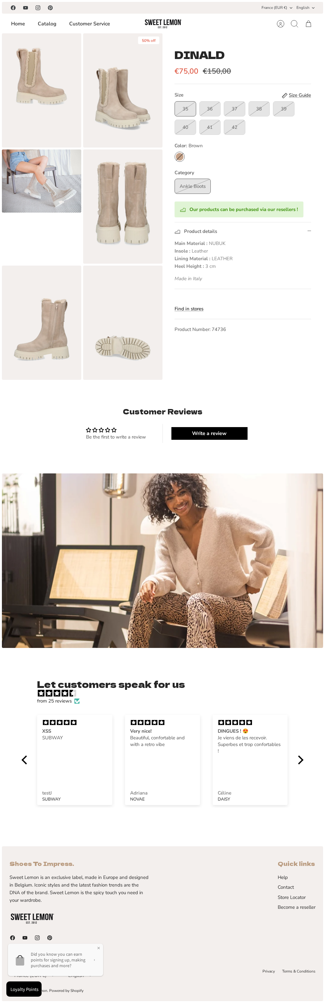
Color (189, 145)
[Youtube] (25, 8)
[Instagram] (38, 8)
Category (184, 172)
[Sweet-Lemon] (163, 23)
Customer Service (89, 23)
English (302, 7)
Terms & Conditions (298, 971)
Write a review (209, 433)
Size (179, 95)
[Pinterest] (50, 8)
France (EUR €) (274, 7)
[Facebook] (13, 8)
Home (18, 23)
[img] (165, 693)
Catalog (47, 23)
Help (283, 877)
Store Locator (292, 897)
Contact (286, 887)
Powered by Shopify (66, 990)
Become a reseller (296, 907)
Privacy (268, 971)
